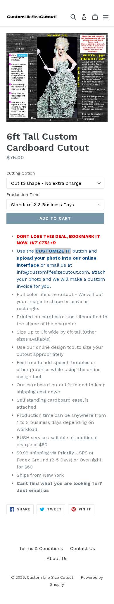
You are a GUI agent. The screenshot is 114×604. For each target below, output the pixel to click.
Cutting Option (20, 173)
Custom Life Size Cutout (50, 577)
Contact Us (82, 548)
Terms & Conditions (41, 548)
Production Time (22, 194)
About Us (57, 558)
